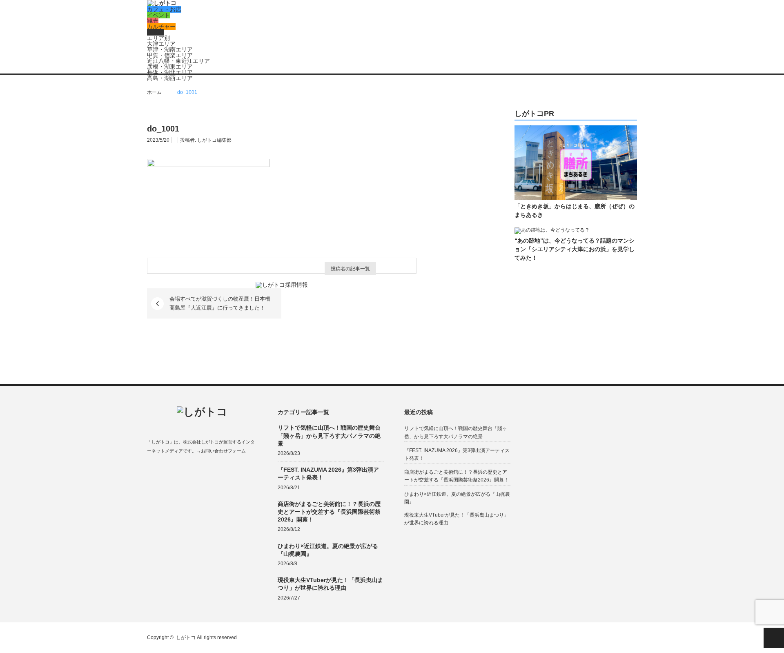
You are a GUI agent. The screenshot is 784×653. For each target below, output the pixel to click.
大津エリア (161, 43)
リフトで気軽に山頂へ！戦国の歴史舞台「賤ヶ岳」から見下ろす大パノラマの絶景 (329, 435)
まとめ (155, 32)
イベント (158, 15)
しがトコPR (534, 114)
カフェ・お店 (164, 9)
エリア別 (158, 38)
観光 (152, 21)
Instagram (183, 470)
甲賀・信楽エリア (170, 55)
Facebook (151, 470)
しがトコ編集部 (214, 140)
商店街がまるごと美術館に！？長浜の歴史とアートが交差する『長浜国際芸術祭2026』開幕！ (329, 512)
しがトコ (186, 637)
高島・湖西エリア (170, 78)
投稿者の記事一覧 (350, 269)
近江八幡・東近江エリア (178, 61)
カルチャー (161, 26)
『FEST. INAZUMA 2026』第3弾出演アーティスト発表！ (328, 473)
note (199, 470)
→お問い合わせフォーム (221, 450)
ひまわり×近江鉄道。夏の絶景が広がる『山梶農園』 (328, 550)
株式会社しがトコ (201, 441)
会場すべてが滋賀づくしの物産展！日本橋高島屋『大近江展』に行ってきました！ (219, 303)
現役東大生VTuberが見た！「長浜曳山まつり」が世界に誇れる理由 (330, 584)
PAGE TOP (774, 638)
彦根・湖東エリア (170, 66)
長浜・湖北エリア (170, 72)
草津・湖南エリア (170, 49)
